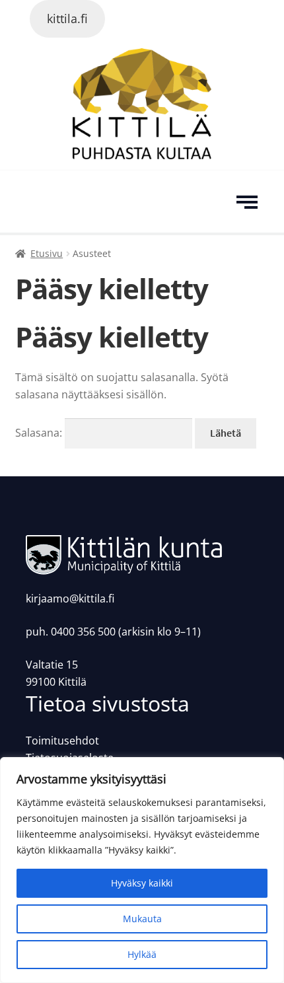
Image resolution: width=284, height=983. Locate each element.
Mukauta (142, 918)
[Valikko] (249, 201)
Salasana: (40, 432)
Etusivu (46, 253)
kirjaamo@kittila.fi (70, 598)
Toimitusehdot (62, 740)
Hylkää (142, 954)
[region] (142, 870)
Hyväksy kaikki (142, 883)
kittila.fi (67, 18)
